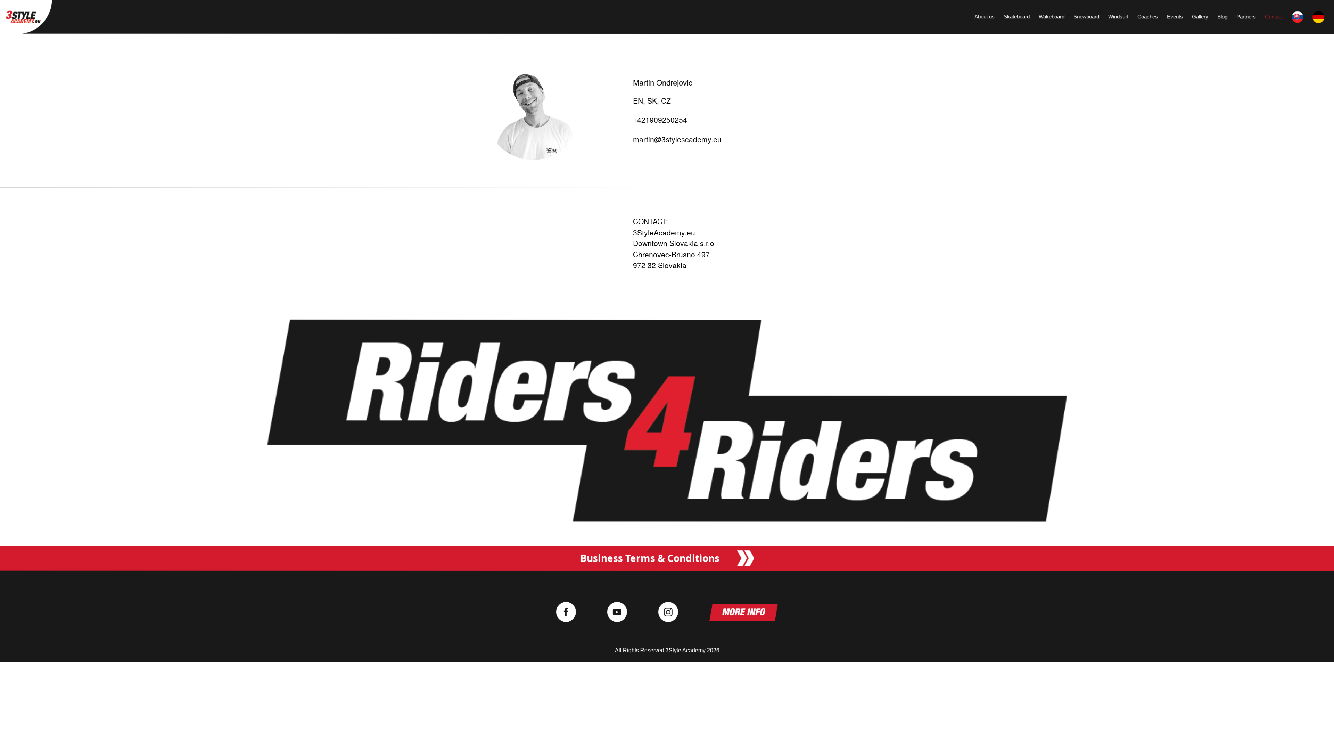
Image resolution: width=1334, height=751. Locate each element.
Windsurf (1118, 16)
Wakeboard (1051, 16)
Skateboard (1017, 16)
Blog (1222, 17)
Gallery (1200, 17)
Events (1175, 17)
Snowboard (1086, 16)
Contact (1274, 17)
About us (984, 16)
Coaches (1147, 16)
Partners (1246, 17)
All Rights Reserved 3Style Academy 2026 (667, 650)
